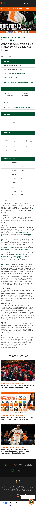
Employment (6, 488)
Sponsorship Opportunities (11, 490)
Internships (14, 488)
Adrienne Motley (24, 232)
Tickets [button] (20, 8)
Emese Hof (4, 256)
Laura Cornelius (19, 254)
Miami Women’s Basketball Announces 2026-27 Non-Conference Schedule (17, 418)
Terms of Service (26, 489)
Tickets (6, 78)
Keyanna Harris (6, 249)
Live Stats (7, 103)
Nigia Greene (9, 248)
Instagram (28, 107)
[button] (34, 3)
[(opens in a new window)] (7, 465)
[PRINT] (13, 40)
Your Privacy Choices (14, 503)
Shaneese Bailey (16, 258)
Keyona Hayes (5, 241)
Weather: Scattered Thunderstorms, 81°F (16, 82)
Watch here (7, 97)
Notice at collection (8, 506)
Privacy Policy (16, 489)
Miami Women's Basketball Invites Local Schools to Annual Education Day (17, 386)
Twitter (21, 107)
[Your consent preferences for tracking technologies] (3, 505)
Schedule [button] (28, 8)
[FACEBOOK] (8, 40)
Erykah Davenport (26, 246)
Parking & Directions (15, 78)
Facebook (15, 107)
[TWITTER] (6, 40)
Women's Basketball (8, 9)
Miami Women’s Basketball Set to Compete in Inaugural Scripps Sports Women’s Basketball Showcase (16, 451)
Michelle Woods (28, 236)
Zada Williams (22, 256)
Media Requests (24, 488)
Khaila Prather (23, 249)
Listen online (25, 97)
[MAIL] (10, 40)
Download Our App (27, 490)
